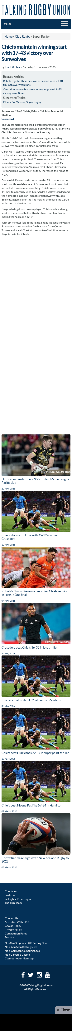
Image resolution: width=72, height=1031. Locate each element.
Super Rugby (33, 102)
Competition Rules (16, 933)
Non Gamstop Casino (17, 954)
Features (10, 895)
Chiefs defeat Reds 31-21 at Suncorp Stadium (31, 700)
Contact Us (11, 918)
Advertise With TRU (17, 922)
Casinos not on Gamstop (19, 958)
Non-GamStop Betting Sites (21, 946)
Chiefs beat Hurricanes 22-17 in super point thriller (35, 752)
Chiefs (7, 102)
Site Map (10, 937)
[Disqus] (36, 286)
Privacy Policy (13, 929)
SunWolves (18, 102)
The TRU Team (13, 67)
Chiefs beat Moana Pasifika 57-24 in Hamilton (32, 805)
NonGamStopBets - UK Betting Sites (26, 943)
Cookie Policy (13, 925)
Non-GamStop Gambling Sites (22, 950)
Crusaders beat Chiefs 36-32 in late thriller (30, 647)
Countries (11, 891)
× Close (63, 1010)
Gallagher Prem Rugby (18, 899)
